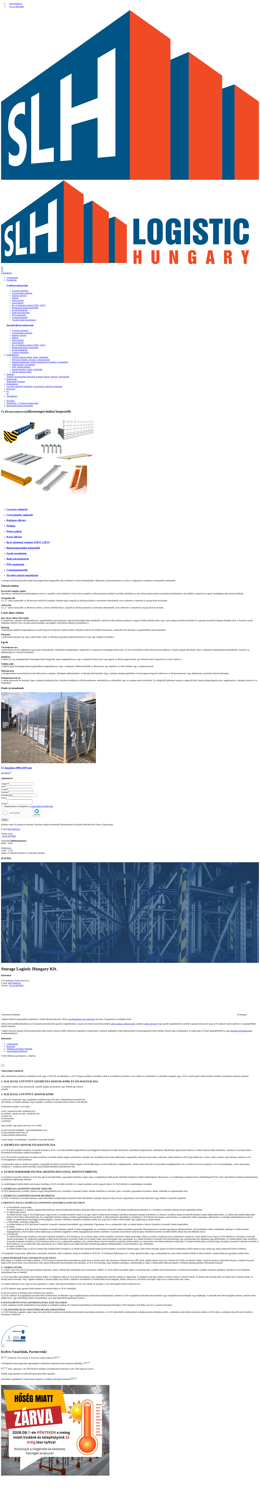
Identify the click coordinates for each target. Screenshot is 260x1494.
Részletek (5, 773)
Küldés (5, 820)
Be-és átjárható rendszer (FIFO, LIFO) (28, 542)
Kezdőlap (10, 401)
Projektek (21, 381)
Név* (3, 786)
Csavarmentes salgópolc (22, 293)
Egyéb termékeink (19, 310)
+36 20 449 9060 (8, 836)
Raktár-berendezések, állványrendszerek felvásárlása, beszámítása (40, 362)
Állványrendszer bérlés (22, 372)
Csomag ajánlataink (20, 352)
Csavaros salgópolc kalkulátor (19, 386)
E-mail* (4, 789)
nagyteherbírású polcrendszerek (81, 1019)
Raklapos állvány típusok (46, 377)
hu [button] (2, 268)
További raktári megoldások (24, 320)
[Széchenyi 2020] (14, 1343)
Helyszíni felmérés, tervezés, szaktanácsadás (31, 360)
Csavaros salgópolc (20, 291)
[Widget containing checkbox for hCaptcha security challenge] (21, 813)
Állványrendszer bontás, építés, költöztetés (30, 357)
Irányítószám (6, 795)
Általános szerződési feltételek (19, 1049)
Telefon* (5, 792)
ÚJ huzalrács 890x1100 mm (16, 767)
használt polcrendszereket (241, 1031)
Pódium (15, 298)
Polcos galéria (18, 300)
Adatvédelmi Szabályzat (16, 1051)
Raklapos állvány (19, 295)
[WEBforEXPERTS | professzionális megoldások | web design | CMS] (7, 1063)
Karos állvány (18, 303)
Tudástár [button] (10, 374)
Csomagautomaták (20, 317)
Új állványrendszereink (17, 285)
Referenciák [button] (11, 379)
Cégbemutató (12, 277)
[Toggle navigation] (2, 266)
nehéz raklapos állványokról (123, 1024)
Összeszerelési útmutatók (24, 377)
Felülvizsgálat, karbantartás (23, 364)
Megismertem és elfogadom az (28, 806)
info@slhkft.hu (13, 829)
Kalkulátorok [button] (12, 384)
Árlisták (9, 377)
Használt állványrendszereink (20, 325)
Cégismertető (63, 377)
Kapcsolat (10, 389)
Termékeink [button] (11, 280)
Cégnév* (5, 784)
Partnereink (11, 381)
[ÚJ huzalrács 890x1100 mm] (48, 762)
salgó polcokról (150, 1024)
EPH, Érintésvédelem (21, 367)
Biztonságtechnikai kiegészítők (25, 308)
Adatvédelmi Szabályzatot (42, 806)
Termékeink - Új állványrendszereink (22, 403)
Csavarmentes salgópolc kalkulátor (47, 386)
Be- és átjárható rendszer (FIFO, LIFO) (29, 305)
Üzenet (4, 803)
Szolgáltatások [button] (12, 355)
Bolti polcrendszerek (21, 312)
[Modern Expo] (129, 1014)
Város (3, 798)
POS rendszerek (19, 315)
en (2, 270)
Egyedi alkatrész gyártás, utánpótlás (27, 369)
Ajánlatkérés (6, 273)
